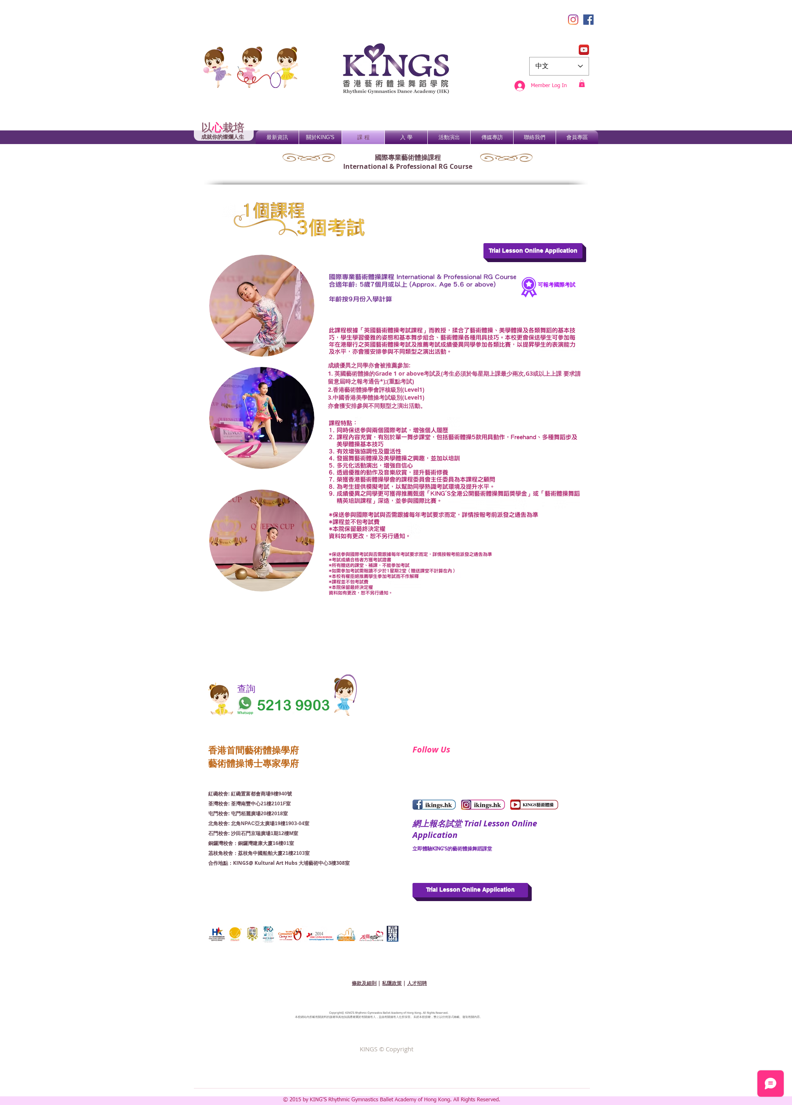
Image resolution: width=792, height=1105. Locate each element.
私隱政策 (392, 983)
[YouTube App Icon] (584, 50)
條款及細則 (364, 983)
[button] (582, 83)
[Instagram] (573, 19)
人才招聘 (417, 983)
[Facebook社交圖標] (588, 19)
